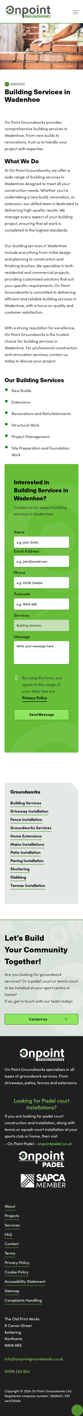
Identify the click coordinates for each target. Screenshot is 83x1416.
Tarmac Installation (27, 885)
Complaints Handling (23, 1300)
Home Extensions (26, 835)
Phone (19, 572)
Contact (12, 1243)
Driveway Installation (29, 811)
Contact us (38, 1019)
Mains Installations (27, 844)
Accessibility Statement (25, 1281)
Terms (10, 1253)
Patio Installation (25, 852)
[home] (28, 11)
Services (21, 615)
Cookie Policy (17, 1272)
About (10, 1206)
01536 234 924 (17, 1371)
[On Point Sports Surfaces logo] (41, 1057)
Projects (12, 1215)
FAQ (8, 1234)
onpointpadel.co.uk (55, 1143)
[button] (74, 11)
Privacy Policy (17, 1262)
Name (19, 532)
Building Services (25, 802)
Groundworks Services (30, 827)
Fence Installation (26, 819)
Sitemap (12, 1290)
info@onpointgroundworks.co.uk (34, 1359)
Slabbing (18, 877)
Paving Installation (27, 860)
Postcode (22, 593)
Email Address (26, 551)
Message (22, 636)
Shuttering (20, 868)
